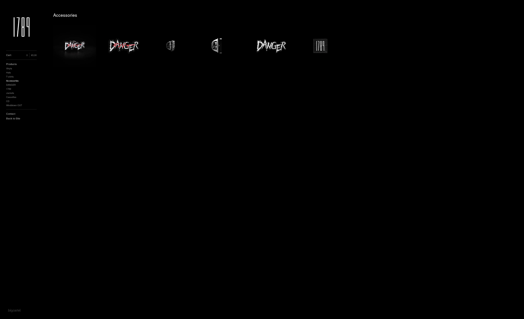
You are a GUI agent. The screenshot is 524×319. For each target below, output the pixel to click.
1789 (8, 88)
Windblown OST (14, 105)
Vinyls (9, 68)
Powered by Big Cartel (14, 310)
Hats (8, 72)
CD (7, 101)
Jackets (10, 92)
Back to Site (13, 118)
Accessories (12, 80)
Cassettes (11, 97)
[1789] (21, 27)
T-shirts (10, 76)
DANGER (11, 84)
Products (11, 64)
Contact (10, 114)
